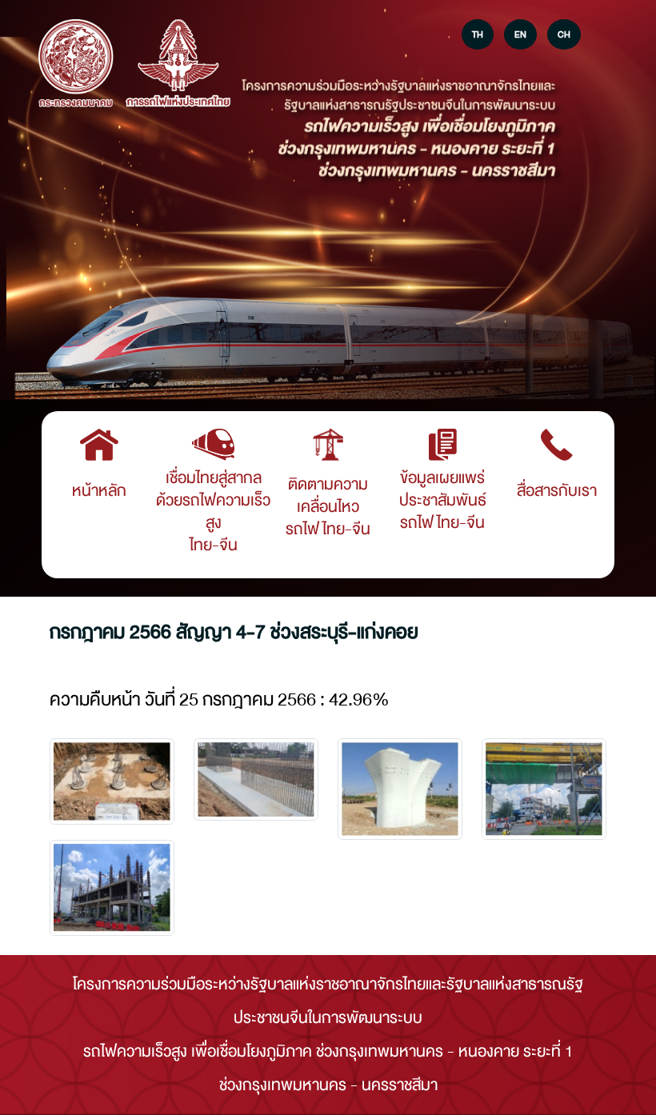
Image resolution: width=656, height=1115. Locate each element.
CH (564, 34)
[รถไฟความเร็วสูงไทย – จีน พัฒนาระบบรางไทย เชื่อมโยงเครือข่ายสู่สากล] (76, 65)
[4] (112, 888)
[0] (112, 781)
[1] (256, 779)
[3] (544, 789)
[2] (400, 788)
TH (477, 34)
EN (520, 34)
